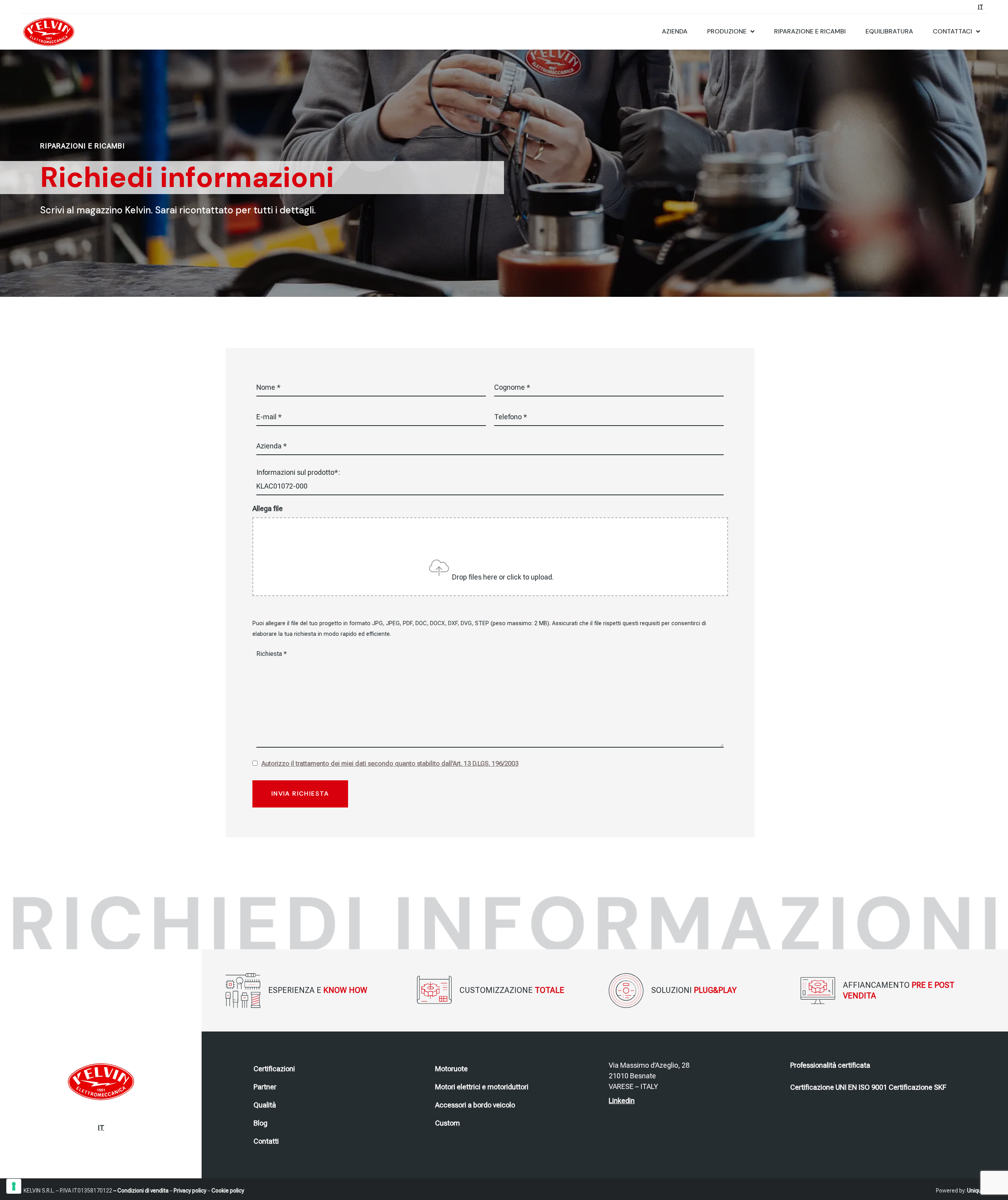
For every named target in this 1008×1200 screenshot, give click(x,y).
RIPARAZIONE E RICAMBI (810, 31)
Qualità (265, 1105)
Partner (265, 1087)
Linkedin (622, 1100)
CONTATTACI (952, 31)
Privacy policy (190, 1190)
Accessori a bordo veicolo (475, 1105)
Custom (447, 1123)
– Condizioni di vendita (141, 1190)
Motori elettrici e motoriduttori (481, 1087)
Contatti (266, 1141)
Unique (975, 1190)
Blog (260, 1123)
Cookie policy (227, 1190)
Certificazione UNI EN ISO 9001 (838, 1087)
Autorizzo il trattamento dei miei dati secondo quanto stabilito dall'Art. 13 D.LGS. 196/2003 (390, 763)
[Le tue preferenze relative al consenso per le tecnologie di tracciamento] (13, 1186)
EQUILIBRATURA (889, 31)
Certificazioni (274, 1069)
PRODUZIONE (727, 31)
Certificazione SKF (917, 1087)
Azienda (674, 31)
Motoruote (451, 1069)
